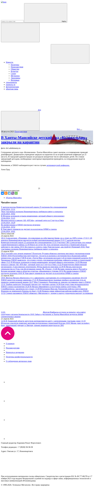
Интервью (15, 80)
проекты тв (10, 85)
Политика (15, 65)
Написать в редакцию (15, 352)
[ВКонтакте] (2, 193)
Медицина (15, 76)
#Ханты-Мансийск (14, 198)
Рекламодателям (12, 348)
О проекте (10, 344)
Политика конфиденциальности (19, 357)
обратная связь (12, 89)
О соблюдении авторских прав (19, 361)
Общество (15, 69)
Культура (14, 71)
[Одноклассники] (5, 193)
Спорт (13, 74)
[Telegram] (9, 193)
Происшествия (17, 67)
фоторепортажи (12, 87)
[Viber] (12, 193)
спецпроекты (11, 82)
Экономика (15, 78)
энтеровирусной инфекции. (58, 165)
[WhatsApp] (16, 193)
